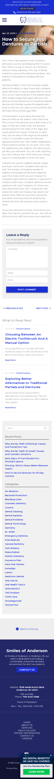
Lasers (8, 572)
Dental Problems (26, 33)
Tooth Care (11, 596)
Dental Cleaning (13, 511)
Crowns (9, 507)
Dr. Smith (10, 532)
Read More (10, 360)
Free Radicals (12, 540)
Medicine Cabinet (14, 576)
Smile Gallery (27, 730)
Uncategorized (13, 601)
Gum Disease (12, 548)
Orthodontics (12, 588)
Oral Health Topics (15, 584)
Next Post (42, 308)
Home (27, 722)
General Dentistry (14, 544)
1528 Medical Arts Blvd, (27, 5)
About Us (27, 725)
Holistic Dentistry (14, 556)
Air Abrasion (11, 491)
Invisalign (10, 568)
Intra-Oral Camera (14, 564)
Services (27, 728)
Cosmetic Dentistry (15, 503)
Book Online (27, 8)
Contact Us (27, 736)
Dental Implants (13, 515)
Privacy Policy (11, 768)
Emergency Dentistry (16, 536)
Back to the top (29, 629)
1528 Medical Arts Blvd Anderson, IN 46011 (30, 688)
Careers (27, 738)
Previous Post (14, 308)
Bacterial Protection (16, 495)
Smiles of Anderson (27, 650)
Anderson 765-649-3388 (29, 12)
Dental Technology (15, 523)
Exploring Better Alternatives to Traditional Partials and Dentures (26, 383)
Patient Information (27, 733)
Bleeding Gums (13, 499)
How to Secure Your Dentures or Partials (24, 41)
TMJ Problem (12, 592)
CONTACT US (27, 670)
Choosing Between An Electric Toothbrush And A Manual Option (26, 339)
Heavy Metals (12, 552)
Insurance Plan (13, 560)
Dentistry (10, 528)
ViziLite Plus (11, 605)
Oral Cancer (11, 580)
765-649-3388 (31, 697)
